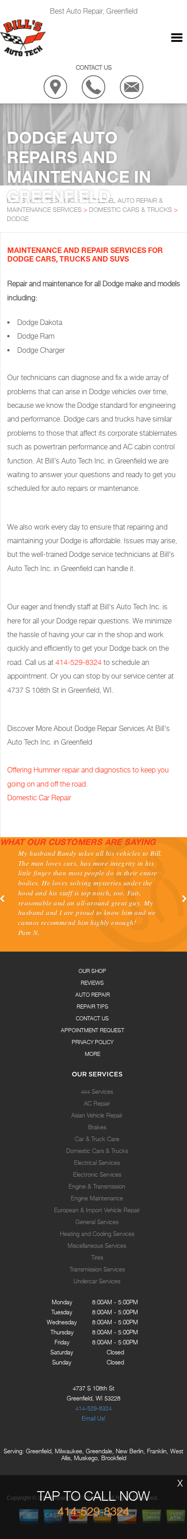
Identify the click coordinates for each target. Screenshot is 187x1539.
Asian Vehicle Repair (97, 1115)
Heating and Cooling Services (97, 1233)
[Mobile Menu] (176, 37)
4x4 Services (97, 1091)
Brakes (97, 1127)
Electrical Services (97, 1162)
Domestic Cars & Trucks (97, 1150)
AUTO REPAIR (92, 994)
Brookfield (113, 1458)
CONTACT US (92, 1018)
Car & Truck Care (97, 1139)
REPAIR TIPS (92, 1006)
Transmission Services (97, 1269)
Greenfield (38, 1451)
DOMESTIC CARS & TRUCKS (130, 209)
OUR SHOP (92, 971)
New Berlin (129, 1451)
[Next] (184, 899)
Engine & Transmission (97, 1186)
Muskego (86, 1458)
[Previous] (2, 899)
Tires (97, 1257)
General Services (96, 1221)
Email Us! (93, 1418)
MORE (92, 1053)
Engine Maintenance (97, 1198)
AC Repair (97, 1103)
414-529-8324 (78, 662)
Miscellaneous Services (97, 1245)
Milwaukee (68, 1451)
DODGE (18, 218)
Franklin (157, 1451)
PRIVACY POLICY (92, 1042)
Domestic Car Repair (39, 797)
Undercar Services (97, 1281)
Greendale (99, 1451)
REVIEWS (92, 982)
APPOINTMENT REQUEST (92, 1030)
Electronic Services (97, 1174)
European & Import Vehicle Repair (97, 1210)
